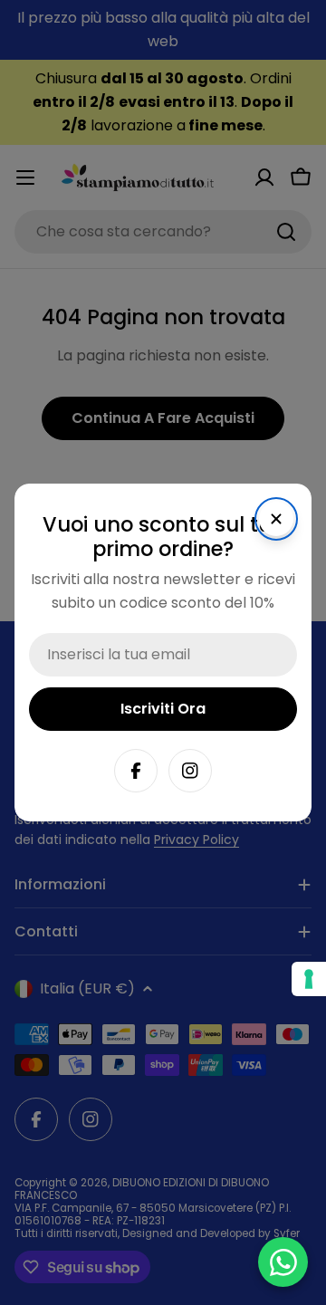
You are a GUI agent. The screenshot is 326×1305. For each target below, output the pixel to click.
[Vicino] (276, 519)
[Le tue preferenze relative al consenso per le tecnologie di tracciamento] (309, 979)
